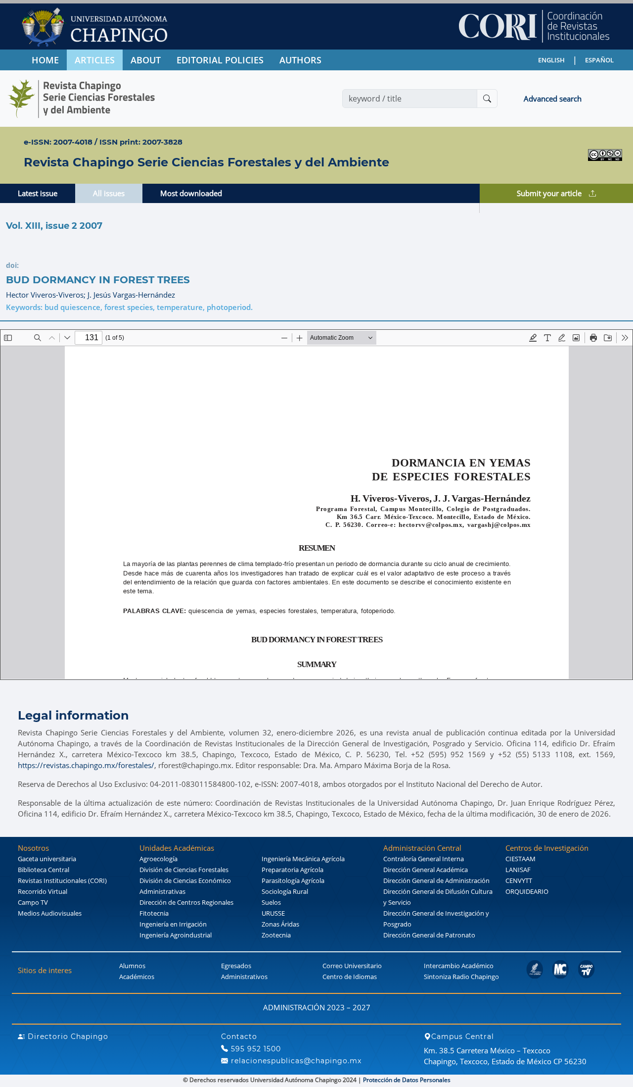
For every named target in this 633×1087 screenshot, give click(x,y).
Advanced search (553, 99)
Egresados (236, 965)
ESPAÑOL (599, 59)
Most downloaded (191, 193)
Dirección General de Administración (436, 880)
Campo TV (33, 902)
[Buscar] (487, 98)
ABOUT (146, 60)
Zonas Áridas (280, 924)
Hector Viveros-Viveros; (47, 295)
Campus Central (462, 1036)
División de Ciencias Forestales (183, 869)
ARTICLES (95, 60)
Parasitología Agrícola (293, 880)
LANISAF (518, 869)
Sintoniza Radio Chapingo (461, 976)
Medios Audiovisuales (50, 913)
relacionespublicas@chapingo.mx (295, 1060)
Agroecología (158, 858)
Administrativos (244, 976)
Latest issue (37, 193)
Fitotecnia (154, 913)
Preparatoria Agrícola (292, 869)
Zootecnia (276, 935)
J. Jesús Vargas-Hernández (131, 295)
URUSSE (273, 913)
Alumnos (132, 965)
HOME (45, 60)
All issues (109, 193)
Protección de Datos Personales (407, 1080)
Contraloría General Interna (423, 858)
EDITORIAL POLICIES (220, 60)
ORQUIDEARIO (526, 891)
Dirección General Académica (425, 869)
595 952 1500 (254, 1048)
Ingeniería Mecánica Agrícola (303, 858)
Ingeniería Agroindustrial (175, 935)
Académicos (136, 976)
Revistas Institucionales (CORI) (62, 880)
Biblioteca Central (43, 869)
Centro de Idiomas (349, 976)
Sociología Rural (285, 891)
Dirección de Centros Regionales (186, 902)
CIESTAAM (520, 858)
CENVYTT (518, 880)
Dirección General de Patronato (429, 935)
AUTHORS (300, 60)
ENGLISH (551, 59)
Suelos (271, 902)
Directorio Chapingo (66, 1036)
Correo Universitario (352, 965)
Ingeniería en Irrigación (173, 924)
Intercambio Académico (459, 965)
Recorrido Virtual (42, 891)
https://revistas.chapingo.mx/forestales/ (86, 765)
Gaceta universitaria (47, 858)
